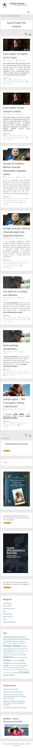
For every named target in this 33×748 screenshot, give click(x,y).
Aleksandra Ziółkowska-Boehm (14, 637)
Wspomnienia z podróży (8, 672)
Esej (24, 641)
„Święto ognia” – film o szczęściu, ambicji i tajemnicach (14, 403)
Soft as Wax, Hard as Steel (10, 689)
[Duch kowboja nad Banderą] (16, 342)
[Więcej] (16, 730)
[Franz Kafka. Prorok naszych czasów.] (16, 104)
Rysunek (10, 665)
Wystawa (16, 672)
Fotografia (24, 646)
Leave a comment (8, 83)
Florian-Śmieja (11, 645)
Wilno (18, 669)
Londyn (24, 654)
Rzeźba (14, 665)
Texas (28, 373)
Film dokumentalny (16, 263)
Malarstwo (8, 657)
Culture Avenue (21, 60)
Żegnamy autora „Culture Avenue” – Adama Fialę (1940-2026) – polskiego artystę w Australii (14, 696)
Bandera (20, 319)
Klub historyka (7, 614)
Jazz (15, 651)
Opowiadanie (21, 657)
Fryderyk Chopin (7, 648)
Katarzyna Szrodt (24, 651)
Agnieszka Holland (17, 80)
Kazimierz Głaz (16, 652)
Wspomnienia (24, 669)
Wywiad (13, 425)
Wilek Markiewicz (12, 669)
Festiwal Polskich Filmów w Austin (12, 643)
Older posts (5, 438)
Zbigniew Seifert (13, 202)
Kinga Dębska (7, 425)
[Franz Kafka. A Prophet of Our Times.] (16, 50)
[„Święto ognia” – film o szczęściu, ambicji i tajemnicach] (16, 395)
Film (15, 82)
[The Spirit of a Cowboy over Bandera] (16, 288)
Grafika (13, 648)
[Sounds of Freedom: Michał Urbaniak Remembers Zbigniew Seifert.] (16, 160)
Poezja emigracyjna (14, 660)
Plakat (26, 657)
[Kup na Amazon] (16, 506)
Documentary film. (16, 200)
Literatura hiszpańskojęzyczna (15, 654)
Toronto (21, 667)
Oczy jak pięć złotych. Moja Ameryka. (14, 707)
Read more (6, 78)
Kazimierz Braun (7, 653)
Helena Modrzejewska (21, 648)
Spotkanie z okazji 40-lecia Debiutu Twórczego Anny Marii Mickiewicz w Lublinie (14, 703)
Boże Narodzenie (8, 641)
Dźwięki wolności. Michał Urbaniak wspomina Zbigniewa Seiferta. (16, 232)
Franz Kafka (21, 82)
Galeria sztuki (7, 606)
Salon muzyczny (12, 198)
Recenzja (16, 663)
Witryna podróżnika (9, 622)
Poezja (6, 660)
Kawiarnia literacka (9, 608)
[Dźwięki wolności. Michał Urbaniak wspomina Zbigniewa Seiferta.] (16, 225)
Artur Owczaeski (24, 317)
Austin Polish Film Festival (10, 319)
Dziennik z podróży (18, 641)
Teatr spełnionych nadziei (13, 667)
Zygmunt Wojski (9, 675)
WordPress (17, 744)
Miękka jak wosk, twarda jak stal (13, 692)
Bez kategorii (9, 317)
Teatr (4, 619)
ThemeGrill (16, 745)
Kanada (18, 651)
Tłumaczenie (6, 669)
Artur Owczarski (24, 371)
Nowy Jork (15, 657)
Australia (25, 639)
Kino (6, 80)
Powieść (12, 663)
